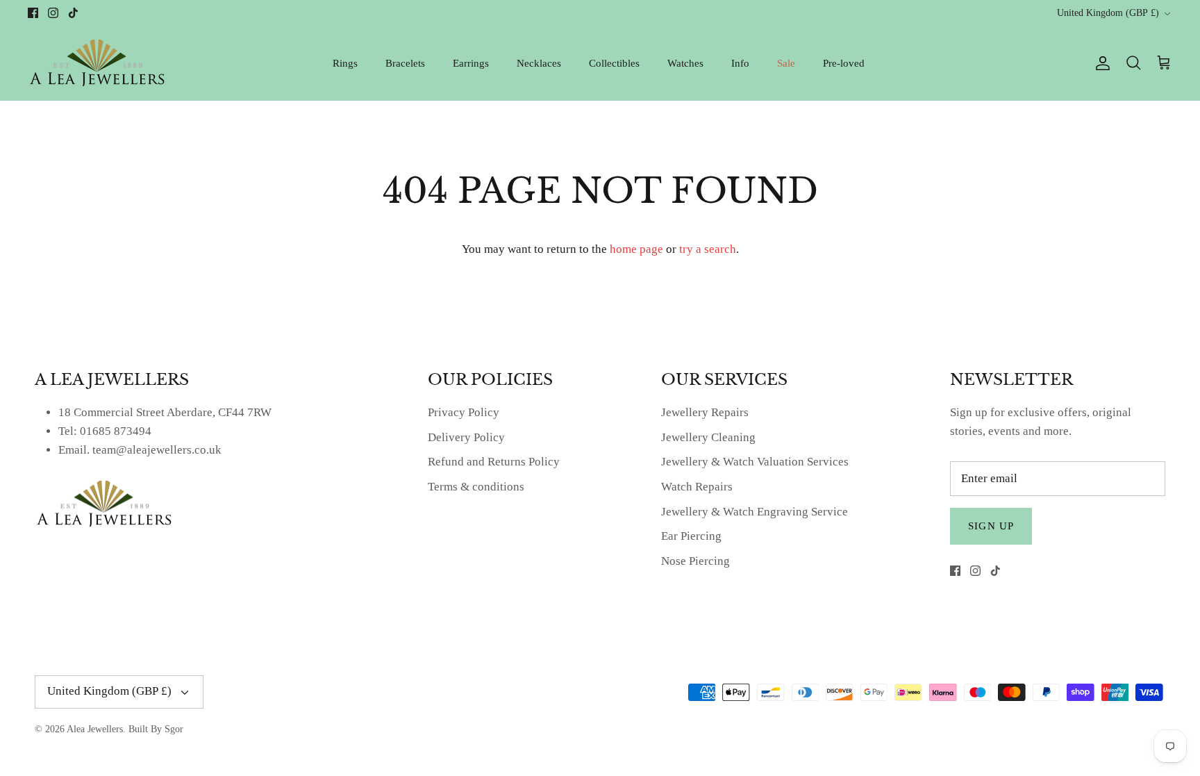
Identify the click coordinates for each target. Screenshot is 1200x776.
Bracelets (405, 63)
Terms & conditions (476, 486)
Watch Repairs (697, 486)
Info (740, 63)
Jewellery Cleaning (708, 437)
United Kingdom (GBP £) (1108, 13)
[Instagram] (53, 13)
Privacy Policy (463, 412)
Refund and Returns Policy (494, 461)
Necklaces (539, 63)
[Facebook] (33, 13)
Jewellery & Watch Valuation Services (755, 461)
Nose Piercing (695, 561)
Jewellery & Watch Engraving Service (754, 511)
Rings (345, 63)
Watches (685, 63)
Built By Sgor (155, 729)
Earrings (471, 63)
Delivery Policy (466, 437)
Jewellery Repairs (705, 412)
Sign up (991, 525)
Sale (786, 63)
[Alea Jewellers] (97, 63)
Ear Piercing (691, 536)
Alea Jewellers (95, 729)
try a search (707, 249)
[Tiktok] (73, 13)
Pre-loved (844, 63)
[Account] (1100, 63)
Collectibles (614, 63)
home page (636, 249)
